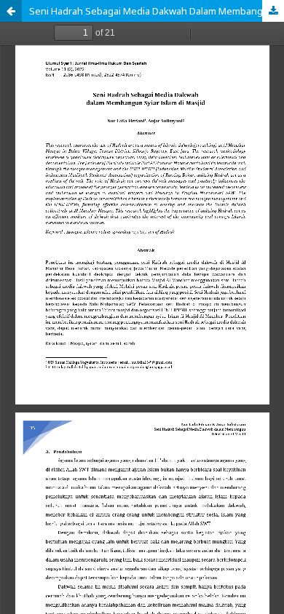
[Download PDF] (273, 11)
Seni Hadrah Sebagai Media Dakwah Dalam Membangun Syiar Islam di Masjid (156, 10)
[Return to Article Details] (11, 11)
